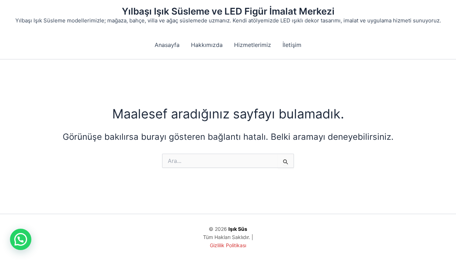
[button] (20, 239)
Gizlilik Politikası (228, 245)
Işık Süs (237, 229)
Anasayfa (167, 44)
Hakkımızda (207, 44)
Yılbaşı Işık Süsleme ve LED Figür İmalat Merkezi (228, 11)
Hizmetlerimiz (252, 44)
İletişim (292, 44)
